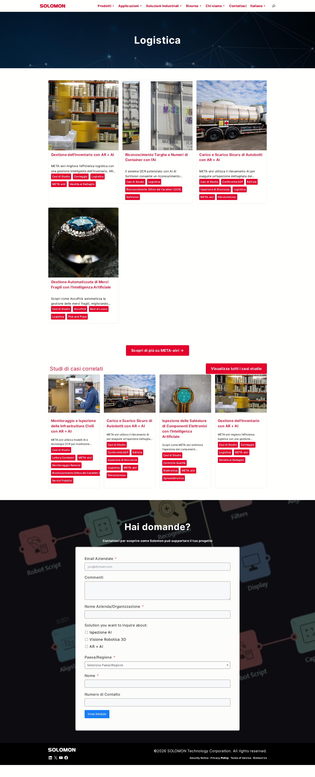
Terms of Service (241, 757)
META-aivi (59, 184)
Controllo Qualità (174, 462)
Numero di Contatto (102, 694)
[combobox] (157, 665)
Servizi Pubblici (62, 480)
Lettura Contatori (63, 457)
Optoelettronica (173, 478)
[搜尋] (274, 6)
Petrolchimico (227, 197)
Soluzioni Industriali (162, 6)
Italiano (256, 6)
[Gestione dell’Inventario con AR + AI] (83, 83)
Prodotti (104, 6)
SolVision (132, 197)
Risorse (192, 6)
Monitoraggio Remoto (66, 465)
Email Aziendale (99, 558)
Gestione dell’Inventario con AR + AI (82, 154)
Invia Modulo (97, 714)
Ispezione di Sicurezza (215, 189)
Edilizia (251, 181)
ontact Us (260, 757)
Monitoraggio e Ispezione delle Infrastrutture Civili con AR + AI (73, 426)
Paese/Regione (98, 657)
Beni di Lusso (98, 308)
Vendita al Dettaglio (82, 184)
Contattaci (238, 6)
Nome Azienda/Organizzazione (112, 606)
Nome (90, 675)
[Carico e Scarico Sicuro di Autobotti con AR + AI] (232, 83)
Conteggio (81, 176)
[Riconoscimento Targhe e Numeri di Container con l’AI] (157, 83)
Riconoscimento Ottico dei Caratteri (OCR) (153, 189)
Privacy (220, 757)
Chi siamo (214, 6)
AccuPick (80, 308)
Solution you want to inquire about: (116, 625)
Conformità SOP (232, 181)
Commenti (94, 577)
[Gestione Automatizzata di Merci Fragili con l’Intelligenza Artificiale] (83, 211)
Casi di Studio (61, 176)
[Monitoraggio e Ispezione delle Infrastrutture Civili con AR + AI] (74, 377)
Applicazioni (128, 6)
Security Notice (199, 757)
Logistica (98, 176)
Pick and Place (77, 316)
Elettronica (170, 470)
